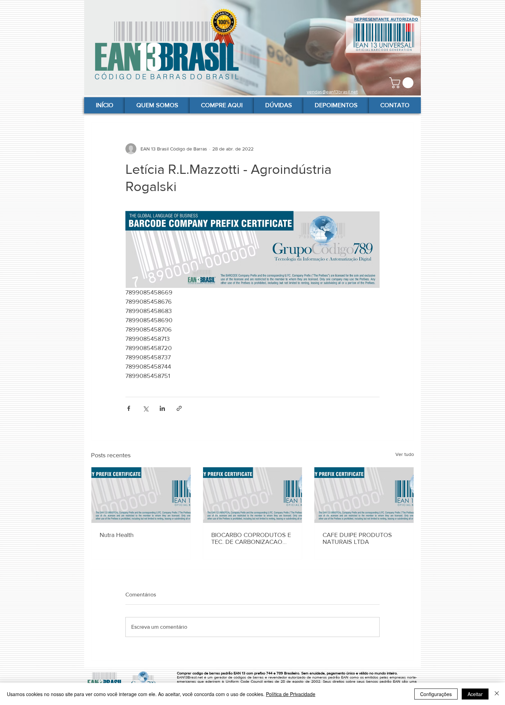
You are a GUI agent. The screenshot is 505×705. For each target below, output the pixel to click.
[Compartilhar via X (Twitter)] (145, 408)
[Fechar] (497, 694)
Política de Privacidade (290, 694)
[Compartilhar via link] (179, 408)
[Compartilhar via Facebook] (128, 408)
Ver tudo (404, 454)
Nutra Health (117, 534)
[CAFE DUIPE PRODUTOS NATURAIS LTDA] (364, 495)
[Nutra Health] (141, 495)
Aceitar (475, 694)
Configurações (436, 694)
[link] (402, 82)
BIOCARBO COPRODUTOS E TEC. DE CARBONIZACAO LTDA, (251, 538)
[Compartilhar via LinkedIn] (162, 408)
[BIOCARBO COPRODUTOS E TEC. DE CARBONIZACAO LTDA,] (252, 495)
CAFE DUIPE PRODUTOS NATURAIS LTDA (357, 538)
